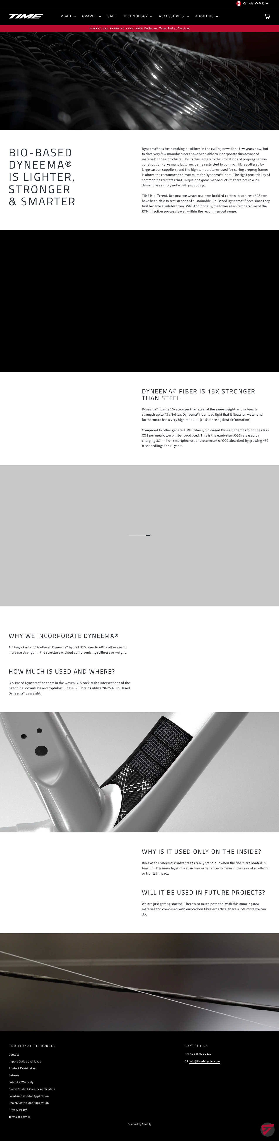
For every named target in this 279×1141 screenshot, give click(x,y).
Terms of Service (19, 1117)
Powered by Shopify (139, 1124)
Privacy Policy (18, 1110)
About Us (205, 16)
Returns (14, 1075)
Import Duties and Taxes (25, 1061)
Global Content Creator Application (32, 1089)
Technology (136, 16)
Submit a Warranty (21, 1082)
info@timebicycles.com (204, 1061)
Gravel (90, 16)
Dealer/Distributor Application (29, 1103)
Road (66, 16)
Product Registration (22, 1068)
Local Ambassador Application (29, 1096)
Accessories (172, 16)
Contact (14, 1054)
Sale (112, 16)
